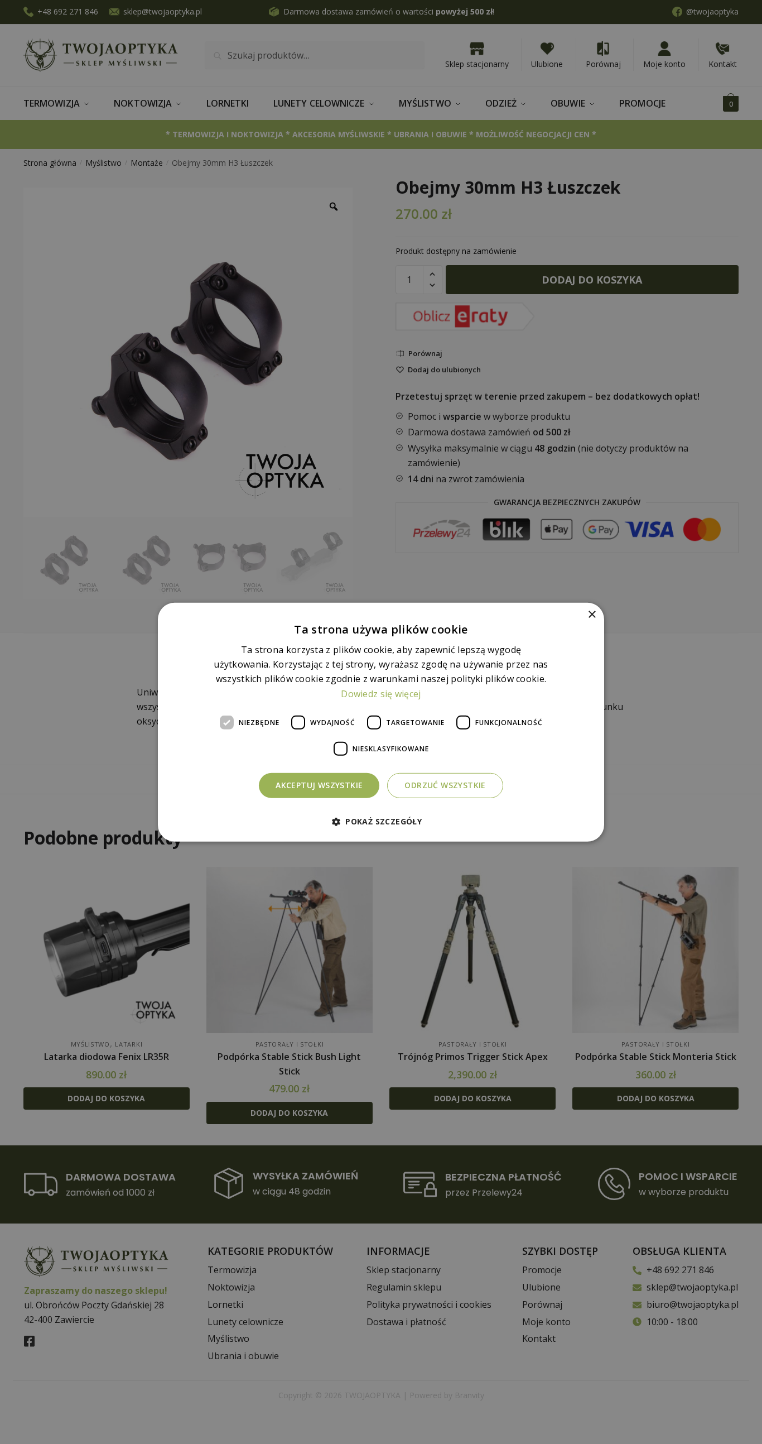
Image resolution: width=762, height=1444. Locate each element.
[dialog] (381, 721)
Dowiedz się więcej (381, 693)
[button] (381, 821)
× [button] (591, 614)
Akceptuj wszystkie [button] (319, 785)
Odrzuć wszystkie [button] (444, 785)
